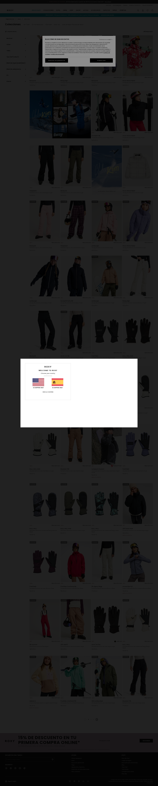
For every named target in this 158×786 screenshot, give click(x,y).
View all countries (48, 392)
